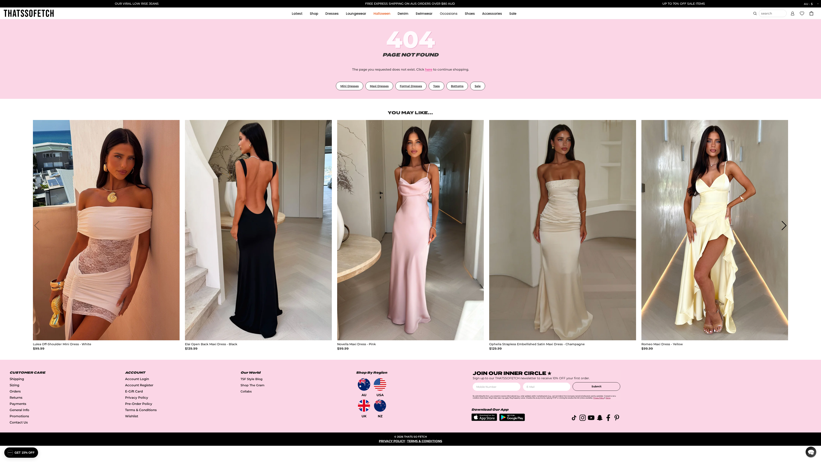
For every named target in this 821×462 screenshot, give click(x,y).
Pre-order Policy (138, 404)
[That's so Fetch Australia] (364, 384)
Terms (608, 398)
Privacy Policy (136, 397)
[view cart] (811, 13)
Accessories (492, 13)
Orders (15, 391)
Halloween (382, 13)
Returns (16, 397)
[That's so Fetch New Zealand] (380, 406)
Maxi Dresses (379, 86)
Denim (403, 13)
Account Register (139, 385)
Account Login (137, 379)
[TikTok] (574, 418)
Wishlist (131, 416)
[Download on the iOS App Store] (484, 420)
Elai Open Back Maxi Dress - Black (211, 344)
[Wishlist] (802, 13)
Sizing (14, 385)
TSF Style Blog (252, 379)
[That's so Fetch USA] (380, 384)
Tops (436, 86)
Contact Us (19, 422)
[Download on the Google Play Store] (512, 420)
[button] (792, 13)
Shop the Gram (252, 385)
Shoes (470, 13)
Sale (512, 13)
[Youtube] (591, 418)
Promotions (19, 416)
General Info (19, 410)
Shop (314, 13)
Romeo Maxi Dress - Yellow (662, 344)
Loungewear (356, 13)
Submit (596, 386)
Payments (18, 404)
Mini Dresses (349, 86)
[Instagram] (582, 418)
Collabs (246, 391)
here (428, 69)
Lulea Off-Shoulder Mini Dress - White (62, 344)
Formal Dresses (411, 86)
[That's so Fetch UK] (364, 406)
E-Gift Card (134, 391)
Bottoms (457, 86)
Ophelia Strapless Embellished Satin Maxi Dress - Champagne (537, 344)
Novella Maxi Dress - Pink (356, 344)
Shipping (17, 379)
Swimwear (424, 13)
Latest (297, 13)
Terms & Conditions (141, 410)
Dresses (332, 13)
